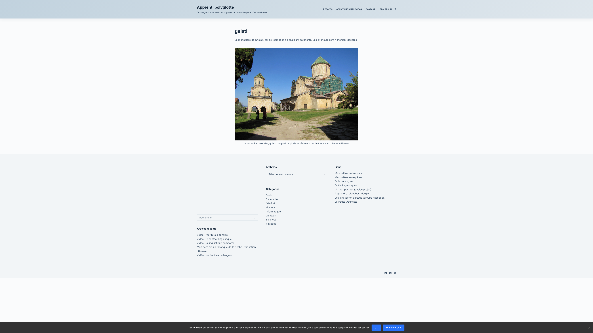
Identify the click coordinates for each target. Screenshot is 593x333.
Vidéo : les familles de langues (214, 255)
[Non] (589, 327)
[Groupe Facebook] (395, 273)
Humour (270, 207)
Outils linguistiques (346, 185)
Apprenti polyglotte (215, 7)
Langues (271, 215)
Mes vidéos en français (348, 173)
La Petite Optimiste (346, 201)
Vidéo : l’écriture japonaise (212, 234)
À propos (327, 9)
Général (270, 203)
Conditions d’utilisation (349, 9)
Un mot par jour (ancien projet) (353, 189)
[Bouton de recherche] (255, 217)
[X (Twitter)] (390, 273)
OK (376, 327)
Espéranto (272, 199)
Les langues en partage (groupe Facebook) (360, 197)
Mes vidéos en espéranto (349, 177)
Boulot (269, 195)
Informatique (273, 211)
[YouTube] (386, 273)
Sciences (271, 219)
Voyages (271, 223)
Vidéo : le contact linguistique (214, 238)
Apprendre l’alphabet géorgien (352, 193)
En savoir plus (393, 327)
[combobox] (224, 217)
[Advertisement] (227, 186)
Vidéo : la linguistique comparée (215, 243)
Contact (370, 9)
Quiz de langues (344, 181)
